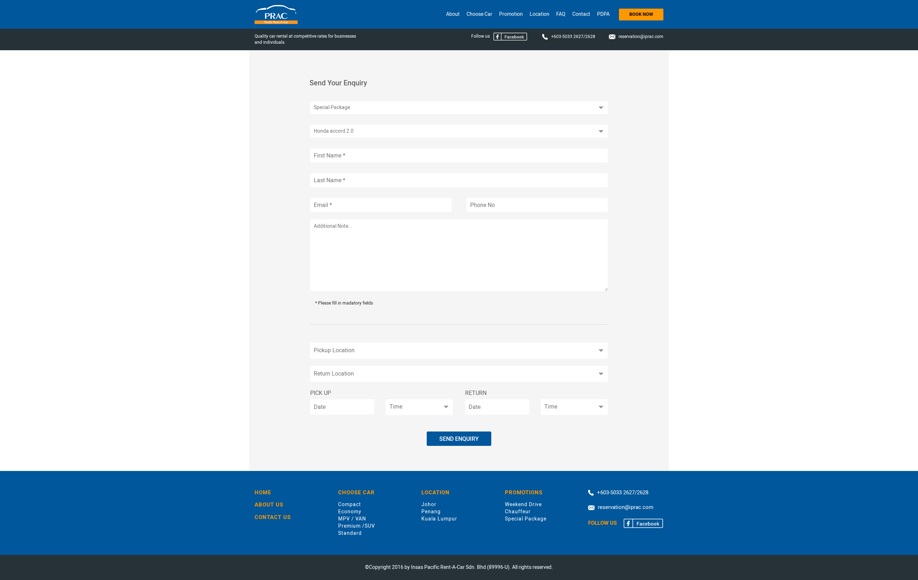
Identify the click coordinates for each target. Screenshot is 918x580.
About (453, 14)
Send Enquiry (459, 438)
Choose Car (479, 14)
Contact (581, 14)
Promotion (511, 14)
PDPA (603, 14)
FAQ (561, 14)
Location (539, 14)
